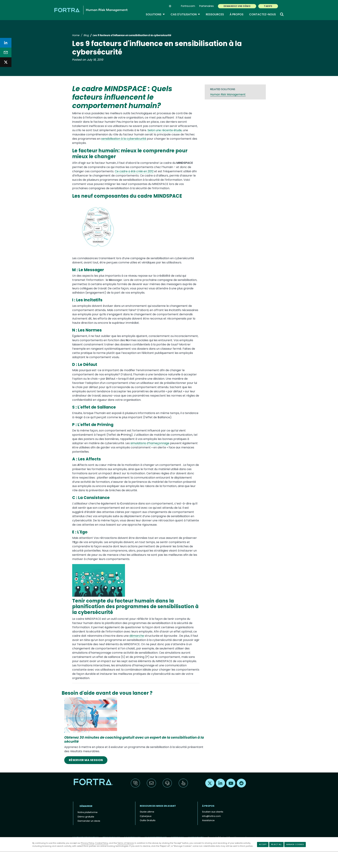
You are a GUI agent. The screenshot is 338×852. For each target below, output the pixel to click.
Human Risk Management (228, 94)
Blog (86, 35)
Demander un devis (89, 821)
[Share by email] (5, 52)
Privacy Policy (87, 843)
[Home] (91, 10)
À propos (236, 14)
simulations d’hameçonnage (149, 443)
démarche (136, 636)
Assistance (208, 820)
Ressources (215, 14)
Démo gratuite (86, 816)
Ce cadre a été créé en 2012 (134, 171)
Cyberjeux (145, 816)
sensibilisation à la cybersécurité (123, 139)
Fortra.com (188, 6)
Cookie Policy (101, 843)
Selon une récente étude (165, 130)
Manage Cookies (295, 844)
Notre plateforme (88, 812)
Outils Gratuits (147, 820)
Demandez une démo (237, 6)
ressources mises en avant (158, 806)
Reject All (276, 844)
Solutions (155, 14)
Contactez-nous (262, 14)
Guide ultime (147, 811)
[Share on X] (5, 62)
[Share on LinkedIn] (5, 43)
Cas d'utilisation (185, 14)
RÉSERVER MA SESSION (86, 760)
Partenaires (206, 6)
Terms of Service (125, 843)
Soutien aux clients (212, 811)
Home (76, 35)
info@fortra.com (211, 816)
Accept (263, 844)
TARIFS (268, 6)
